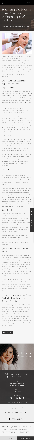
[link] (16, 391)
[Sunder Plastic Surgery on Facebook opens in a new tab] (13, 398)
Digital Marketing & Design (18, 419)
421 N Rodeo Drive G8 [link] (17, 384)
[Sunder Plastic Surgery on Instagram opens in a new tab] (10, 398)
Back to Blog (7, 332)
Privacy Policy (19, 412)
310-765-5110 (23, 433)
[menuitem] (11, 398)
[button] (31, 2)
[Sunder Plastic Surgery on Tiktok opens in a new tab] (23, 398)
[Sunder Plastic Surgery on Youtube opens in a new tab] (16, 398)
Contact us (22, 316)
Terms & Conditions (10, 412)
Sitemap (27, 412)
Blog (7, 25)
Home (3, 25)
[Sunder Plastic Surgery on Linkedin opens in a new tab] (20, 398)
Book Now (25, 361)
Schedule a (24, 355)
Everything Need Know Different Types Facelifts (15, 26)
